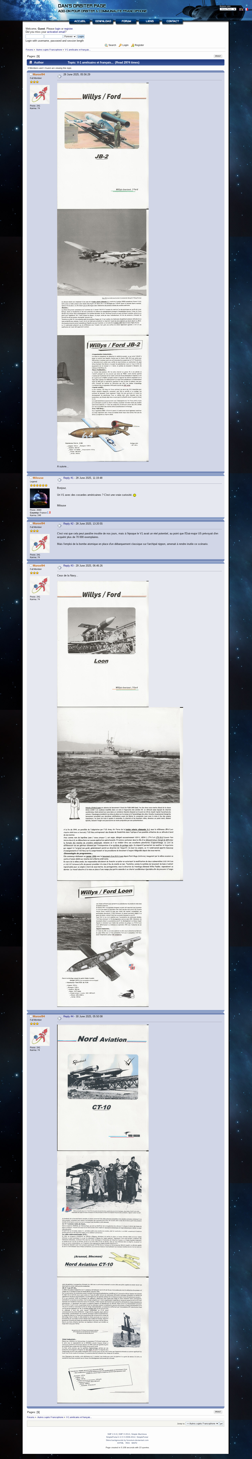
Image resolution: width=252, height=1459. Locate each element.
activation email (56, 31)
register (68, 28)
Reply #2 (68, 523)
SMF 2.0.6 (112, 1434)
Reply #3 (68, 565)
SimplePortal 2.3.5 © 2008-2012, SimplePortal (127, 1437)
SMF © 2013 (124, 1434)
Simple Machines (139, 1434)
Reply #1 (68, 477)
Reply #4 (68, 1016)
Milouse (38, 477)
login (57, 28)
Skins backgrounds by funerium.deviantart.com (127, 1440)
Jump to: (181, 1424)
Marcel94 (39, 74)
